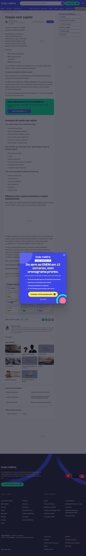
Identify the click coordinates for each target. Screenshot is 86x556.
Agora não (43, 299)
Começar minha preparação (41, 294)
